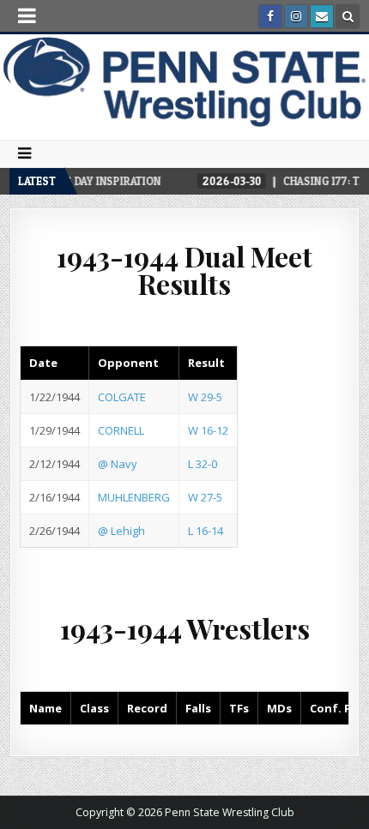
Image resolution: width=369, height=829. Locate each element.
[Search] (347, 16)
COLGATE (122, 397)
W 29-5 (205, 397)
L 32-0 (202, 464)
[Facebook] (270, 16)
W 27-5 (205, 497)
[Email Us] (322, 16)
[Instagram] (296, 16)
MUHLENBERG (134, 497)
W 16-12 (208, 430)
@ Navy (117, 464)
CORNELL (121, 430)
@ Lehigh (121, 530)
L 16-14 (205, 530)
